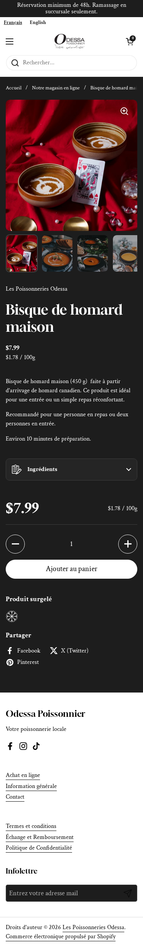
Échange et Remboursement (40, 837)
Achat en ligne (23, 775)
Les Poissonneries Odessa (93, 927)
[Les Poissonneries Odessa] (69, 41)
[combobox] (13, 22)
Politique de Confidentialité (39, 848)
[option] (38, 22)
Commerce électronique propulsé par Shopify (61, 937)
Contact (15, 797)
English (38, 22)
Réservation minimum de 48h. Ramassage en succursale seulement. (71, 8)
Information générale (31, 786)
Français (13, 22)
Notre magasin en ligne (56, 87)
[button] (71, 469)
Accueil (13, 87)
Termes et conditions (31, 826)
